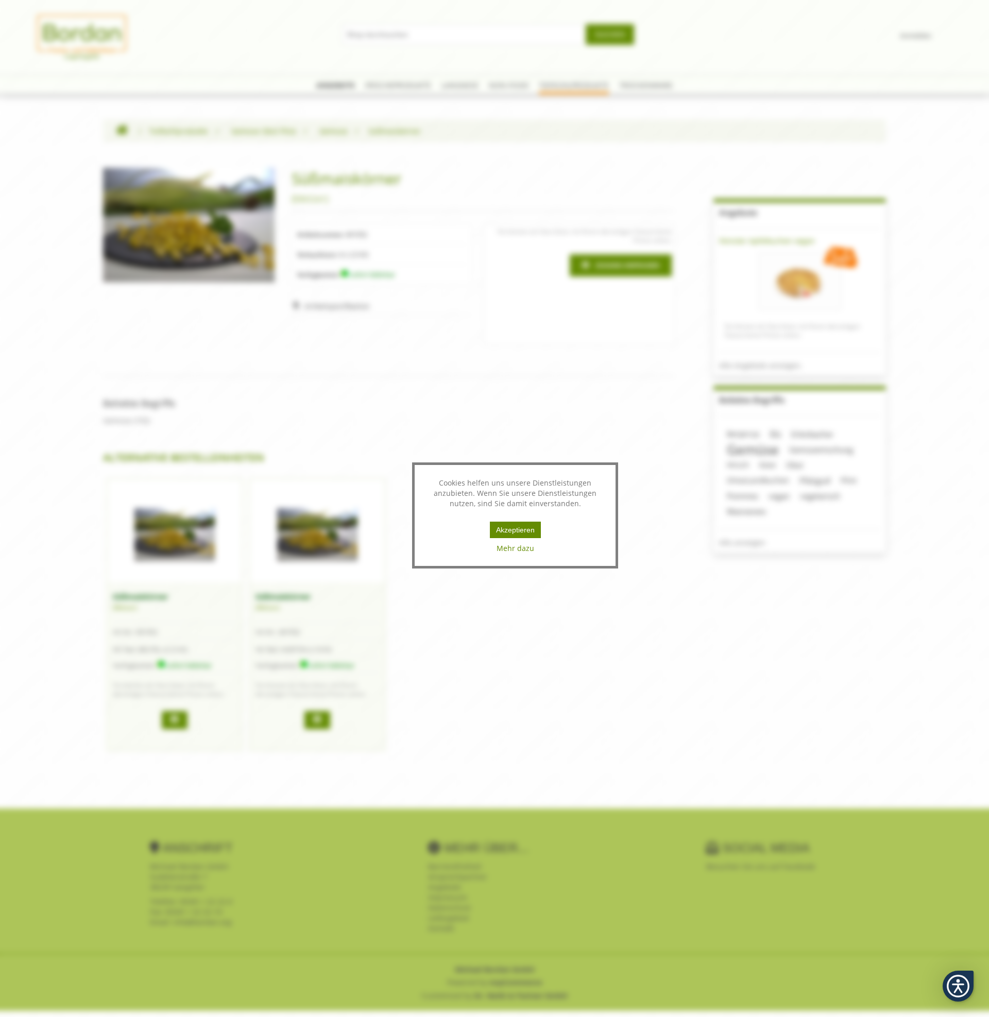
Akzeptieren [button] (515, 530)
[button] (958, 986)
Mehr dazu (515, 548)
